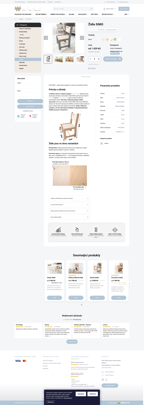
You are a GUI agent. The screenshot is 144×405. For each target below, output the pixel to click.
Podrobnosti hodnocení (111, 29)
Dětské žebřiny (23, 31)
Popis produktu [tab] (85, 77)
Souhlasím (93, 394)
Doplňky (22, 34)
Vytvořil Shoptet (112, 402)
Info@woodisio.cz (109, 371)
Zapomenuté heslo (28, 111)
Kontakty (50, 2)
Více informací (68, 398)
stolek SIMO (75, 94)
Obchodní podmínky (20, 2)
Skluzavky (22, 62)
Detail (54, 297)
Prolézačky (22, 44)
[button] (81, 304)
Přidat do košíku (111, 59)
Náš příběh (58, 2)
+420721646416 (109, 375)
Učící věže (22, 47)
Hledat (91, 9)
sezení (51, 98)
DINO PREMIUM (63, 98)
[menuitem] (24, 14)
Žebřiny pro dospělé (24, 38)
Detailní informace (93, 64)
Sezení (21, 59)
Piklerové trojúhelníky (25, 28)
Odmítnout (81, 394)
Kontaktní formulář (110, 385)
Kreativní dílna (23, 65)
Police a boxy (22, 56)
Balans (21, 41)
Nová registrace (30, 106)
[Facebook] (103, 379)
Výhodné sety (22, 53)
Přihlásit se (30, 101)
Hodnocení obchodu (72, 315)
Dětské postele (23, 50)
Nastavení (51, 402)
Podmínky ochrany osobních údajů (36, 2)
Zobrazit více (72, 341)
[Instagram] (106, 379)
